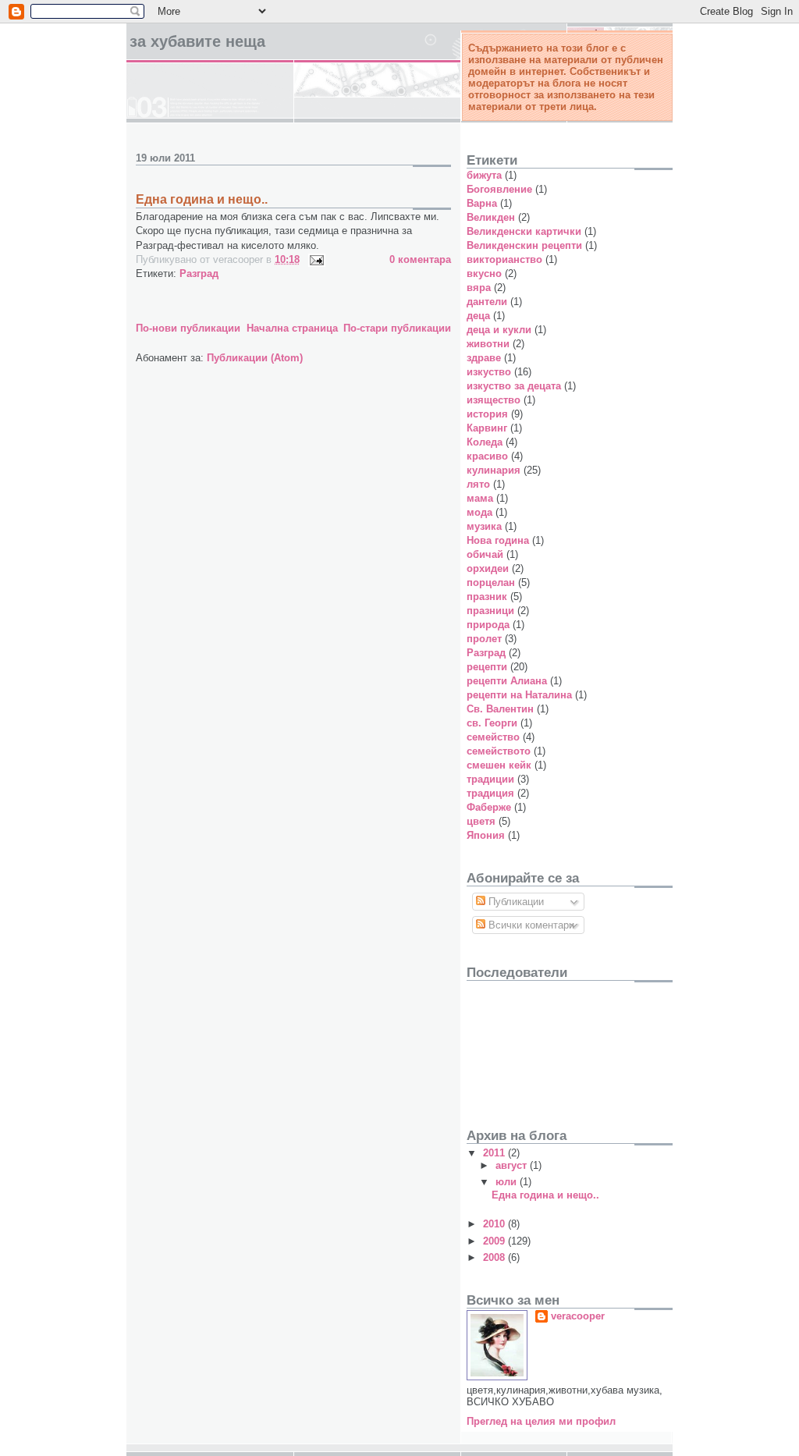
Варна (482, 203)
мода (479, 512)
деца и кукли (499, 330)
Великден (491, 217)
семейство (493, 737)
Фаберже (489, 807)
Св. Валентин (500, 709)
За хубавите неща (197, 41)
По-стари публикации (397, 328)
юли (507, 1182)
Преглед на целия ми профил (541, 1421)
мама (480, 498)
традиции (490, 779)
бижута (484, 175)
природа (488, 624)
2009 (495, 1241)
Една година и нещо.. (202, 199)
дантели (487, 301)
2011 (495, 1153)
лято (478, 484)
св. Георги (492, 723)
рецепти (487, 667)
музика (484, 526)
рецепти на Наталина (519, 695)
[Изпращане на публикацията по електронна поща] (314, 259)
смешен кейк (499, 765)
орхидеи (488, 568)
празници (490, 610)
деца (478, 315)
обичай (485, 554)
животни (488, 344)
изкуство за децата (514, 386)
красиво (487, 456)
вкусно (484, 273)
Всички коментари (529, 925)
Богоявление (499, 189)
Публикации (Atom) (255, 358)
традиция (490, 793)
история (487, 414)
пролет (484, 639)
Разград (198, 273)
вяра (479, 287)
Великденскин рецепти (524, 245)
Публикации (514, 901)
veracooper (578, 1316)
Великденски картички (524, 231)
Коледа (484, 442)
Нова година (498, 540)
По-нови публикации (188, 328)
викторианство (504, 259)
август (512, 1165)
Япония (486, 835)
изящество (493, 400)
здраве (484, 358)
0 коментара (420, 259)
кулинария (493, 470)
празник (487, 596)
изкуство (489, 372)
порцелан (491, 582)
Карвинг (487, 428)
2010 (495, 1224)
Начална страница (292, 328)
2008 (495, 1257)
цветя (481, 821)
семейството (499, 751)
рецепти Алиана (507, 681)
